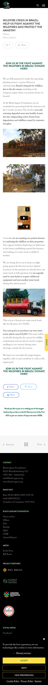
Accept (24, 660)
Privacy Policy (27, 681)
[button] (44, 639)
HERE (39, 415)
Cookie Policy (13, 681)
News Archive (9, 38)
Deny (24, 667)
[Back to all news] (26, 443)
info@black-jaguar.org (13, 478)
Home (6, 34)
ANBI (5, 534)
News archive (9, 517)
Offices (6, 520)
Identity (6, 527)
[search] (37, 5)
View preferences (24, 675)
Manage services (23, 653)
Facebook (7, 633)
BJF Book (7, 554)
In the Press (8, 551)
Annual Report (10, 537)
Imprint (38, 681)
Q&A (5, 531)
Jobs (5, 524)
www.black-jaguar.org (13, 482)
